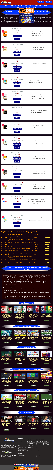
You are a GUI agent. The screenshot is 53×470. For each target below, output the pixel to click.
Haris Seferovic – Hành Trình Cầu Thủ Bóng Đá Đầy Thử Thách (46, 424)
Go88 (15, 455)
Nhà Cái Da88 (14, 196)
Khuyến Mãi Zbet (16, 114)
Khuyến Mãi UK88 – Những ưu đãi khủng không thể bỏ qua (19, 381)
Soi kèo (30, 7)
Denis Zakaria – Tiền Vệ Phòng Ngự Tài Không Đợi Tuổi (20, 424)
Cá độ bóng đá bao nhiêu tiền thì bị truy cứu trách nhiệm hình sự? (6, 403)
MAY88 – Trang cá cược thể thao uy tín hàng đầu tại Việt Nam (46, 359)
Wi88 (12, 182)
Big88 (4, 456)
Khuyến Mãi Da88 (16, 203)
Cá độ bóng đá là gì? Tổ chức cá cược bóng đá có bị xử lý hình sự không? (7, 425)
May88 (12, 123)
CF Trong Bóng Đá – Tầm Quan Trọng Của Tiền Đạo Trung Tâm (46, 402)
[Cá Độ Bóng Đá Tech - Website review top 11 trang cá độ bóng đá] (6, 2)
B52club (11, 455)
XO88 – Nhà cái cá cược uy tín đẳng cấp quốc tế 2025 (20, 359)
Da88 (8, 455)
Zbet (13, 107)
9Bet (13, 212)
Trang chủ (7, 5)
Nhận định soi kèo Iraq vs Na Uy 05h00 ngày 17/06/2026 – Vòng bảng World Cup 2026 (33, 316)
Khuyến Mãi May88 (17, 35)
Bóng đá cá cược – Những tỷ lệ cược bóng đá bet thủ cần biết (7, 338)
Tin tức (34, 7)
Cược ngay (16, 38)
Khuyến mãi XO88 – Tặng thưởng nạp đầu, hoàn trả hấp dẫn (33, 381)
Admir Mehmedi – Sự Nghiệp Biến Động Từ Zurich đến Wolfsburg (33, 424)
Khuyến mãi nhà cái (43, 5)
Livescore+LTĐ (14, 5)
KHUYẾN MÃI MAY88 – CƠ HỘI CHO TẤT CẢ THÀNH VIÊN (46, 381)
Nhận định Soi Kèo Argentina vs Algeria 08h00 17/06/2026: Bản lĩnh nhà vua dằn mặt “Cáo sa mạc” (20, 316)
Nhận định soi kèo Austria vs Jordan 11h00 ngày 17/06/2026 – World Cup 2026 (7, 316)
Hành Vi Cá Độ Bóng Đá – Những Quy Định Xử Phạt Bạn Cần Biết (20, 402)
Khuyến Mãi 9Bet (16, 223)
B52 (1, 456)
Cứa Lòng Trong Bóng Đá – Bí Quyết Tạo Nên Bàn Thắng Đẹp (33, 402)
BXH (19, 5)
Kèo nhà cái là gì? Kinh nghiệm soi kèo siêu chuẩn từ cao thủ (46, 338)
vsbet (12, 28)
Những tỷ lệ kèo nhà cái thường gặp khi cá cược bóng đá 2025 (20, 338)
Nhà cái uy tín (24, 5)
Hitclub (10, 456)
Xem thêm (6, 320)
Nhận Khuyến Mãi (16, 51)
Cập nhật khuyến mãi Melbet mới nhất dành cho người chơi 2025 (6, 381)
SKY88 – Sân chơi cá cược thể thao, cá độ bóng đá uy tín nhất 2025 (33, 360)
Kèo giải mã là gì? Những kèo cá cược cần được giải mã (33, 338)
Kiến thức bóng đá (33, 5)
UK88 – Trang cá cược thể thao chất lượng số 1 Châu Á (6, 359)
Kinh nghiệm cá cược (22, 7)
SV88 (12, 60)
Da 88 (7, 456)
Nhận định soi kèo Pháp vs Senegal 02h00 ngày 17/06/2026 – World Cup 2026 (46, 316)
